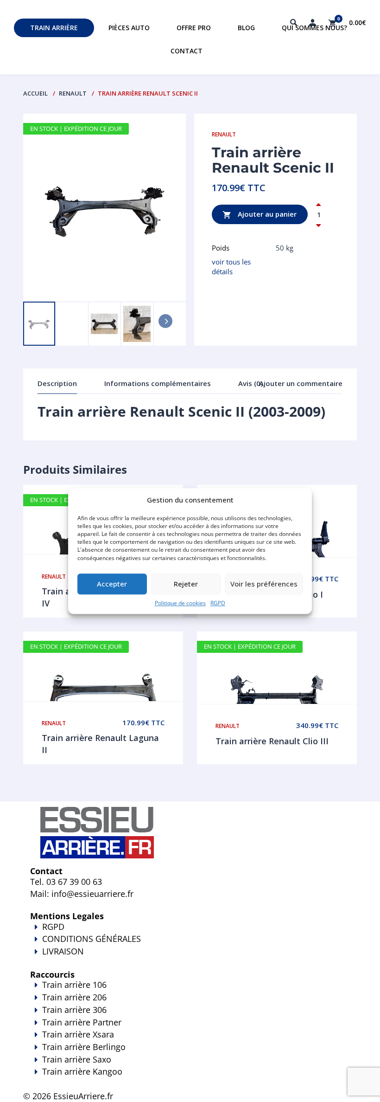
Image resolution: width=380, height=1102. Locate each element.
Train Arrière (54, 27)
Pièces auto (129, 27)
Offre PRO (194, 27)
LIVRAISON (63, 951)
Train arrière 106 (74, 984)
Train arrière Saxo (76, 1059)
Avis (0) (250, 383)
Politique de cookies (180, 603)
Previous (44, 288)
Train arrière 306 (74, 1009)
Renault (73, 93)
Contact (187, 50)
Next (79, 288)
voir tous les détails (231, 266)
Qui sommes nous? (314, 27)
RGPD (217, 603)
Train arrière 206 (74, 997)
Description (57, 383)
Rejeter (186, 584)
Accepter (112, 584)
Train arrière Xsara (78, 1034)
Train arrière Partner (81, 1022)
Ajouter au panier (266, 214)
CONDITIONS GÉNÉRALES (91, 938)
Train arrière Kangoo (82, 1071)
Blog (246, 27)
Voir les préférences (264, 584)
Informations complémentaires (157, 383)
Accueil (35, 93)
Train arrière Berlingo (84, 1046)
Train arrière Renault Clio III (272, 741)
